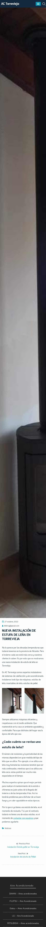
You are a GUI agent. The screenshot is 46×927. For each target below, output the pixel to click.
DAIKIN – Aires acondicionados (23, 893)
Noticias (8, 828)
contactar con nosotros (23, 818)
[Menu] (38, 4)
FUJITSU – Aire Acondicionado (23, 901)
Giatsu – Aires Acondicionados (23, 908)
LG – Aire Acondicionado (23, 915)
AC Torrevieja (10, 3)
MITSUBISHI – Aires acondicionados (23, 923)
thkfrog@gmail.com (11, 626)
